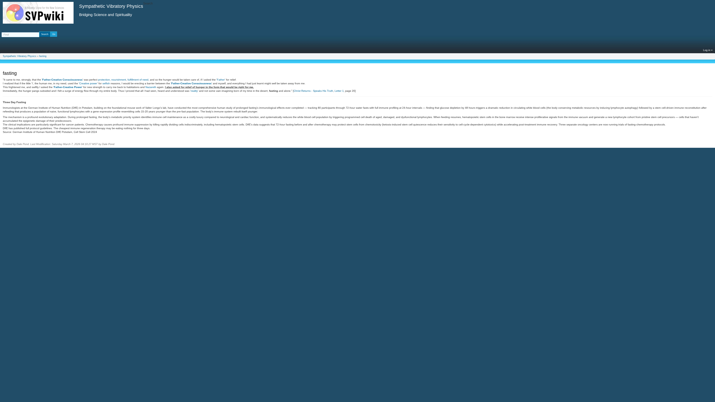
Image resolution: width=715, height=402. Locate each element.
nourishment (118, 79)
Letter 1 (339, 90)
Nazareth (150, 87)
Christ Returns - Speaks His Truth (313, 90)
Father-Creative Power (68, 87)
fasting (42, 56)
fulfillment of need (138, 79)
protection (104, 79)
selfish (106, 83)
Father (221, 79)
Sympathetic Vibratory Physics (19, 56)
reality (194, 90)
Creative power (88, 83)
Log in (707, 50)
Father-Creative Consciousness (62, 79)
